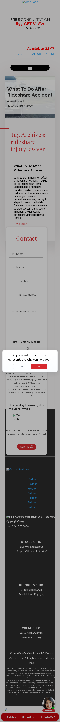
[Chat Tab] (30, 361)
